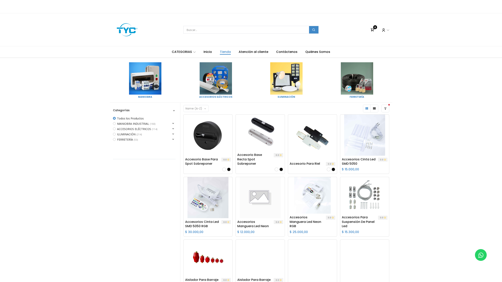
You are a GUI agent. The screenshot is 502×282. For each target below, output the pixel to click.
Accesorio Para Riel (305, 164)
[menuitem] (184, 52)
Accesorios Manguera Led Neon (253, 224)
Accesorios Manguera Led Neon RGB (305, 221)
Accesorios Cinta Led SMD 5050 (359, 161)
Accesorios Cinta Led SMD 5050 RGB (202, 224)
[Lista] (374, 108)
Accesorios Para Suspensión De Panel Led (358, 221)
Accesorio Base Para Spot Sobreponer (201, 161)
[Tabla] (367, 108)
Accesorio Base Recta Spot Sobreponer (249, 159)
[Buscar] (313, 29)
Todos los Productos (130, 118)
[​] (481, 255)
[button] (196, 108)
